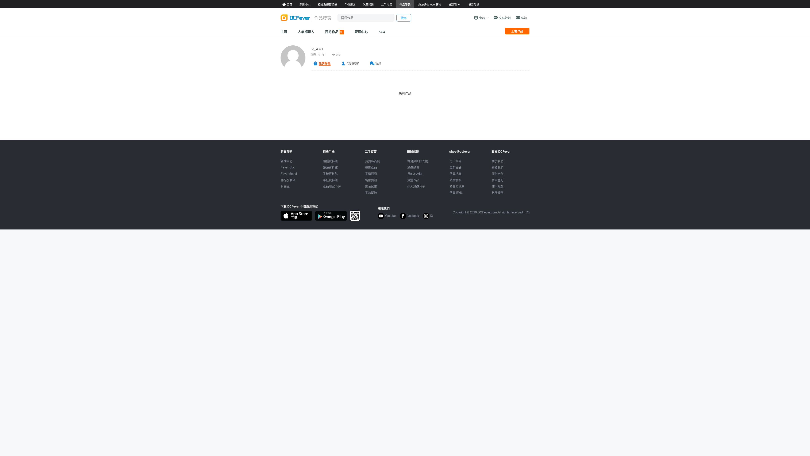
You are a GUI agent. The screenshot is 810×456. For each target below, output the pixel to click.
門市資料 (455, 161)
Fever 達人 (288, 167)
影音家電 (371, 186)
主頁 (284, 31)
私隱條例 (498, 192)
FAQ (381, 31)
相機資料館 (330, 161)
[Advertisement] (405, 130)
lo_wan (317, 48)
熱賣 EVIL (456, 192)
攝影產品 (371, 167)
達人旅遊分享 (416, 186)
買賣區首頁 (372, 161)
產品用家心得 (332, 186)
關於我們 (498, 161)
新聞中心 (287, 161)
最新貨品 (455, 167)
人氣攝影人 (306, 31)
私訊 (378, 63)
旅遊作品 (413, 180)
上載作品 (517, 31)
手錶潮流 (371, 192)
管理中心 (361, 31)
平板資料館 (330, 180)
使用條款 (498, 186)
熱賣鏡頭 (455, 180)
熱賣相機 (455, 173)
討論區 (285, 186)
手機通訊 (371, 173)
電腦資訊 (371, 180)
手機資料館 (330, 173)
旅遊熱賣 (413, 167)
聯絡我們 (498, 167)
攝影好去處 (417, 161)
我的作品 (334, 31)
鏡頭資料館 (330, 167)
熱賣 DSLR (457, 186)
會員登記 (498, 180)
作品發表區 (288, 180)
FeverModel (289, 173)
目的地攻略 (414, 173)
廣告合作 (498, 173)
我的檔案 (353, 63)
